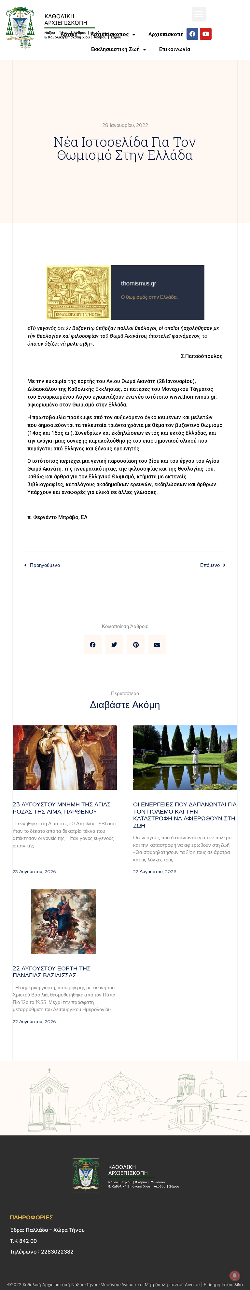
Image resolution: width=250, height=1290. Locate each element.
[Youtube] (206, 34)
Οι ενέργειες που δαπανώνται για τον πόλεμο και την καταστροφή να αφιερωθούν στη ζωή (185, 815)
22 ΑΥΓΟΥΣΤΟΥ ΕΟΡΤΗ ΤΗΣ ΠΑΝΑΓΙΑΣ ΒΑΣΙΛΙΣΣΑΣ (51, 972)
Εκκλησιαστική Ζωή (115, 49)
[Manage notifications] (234, 1275)
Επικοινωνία (174, 49)
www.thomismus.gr (192, 397)
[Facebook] (192, 34)
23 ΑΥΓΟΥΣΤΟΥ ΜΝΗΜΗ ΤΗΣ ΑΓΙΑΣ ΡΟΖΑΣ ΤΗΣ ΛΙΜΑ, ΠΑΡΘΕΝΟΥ (62, 808)
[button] (199, 14)
